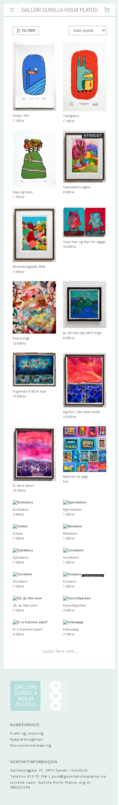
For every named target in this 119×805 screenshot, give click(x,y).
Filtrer (28, 30)
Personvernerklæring (31, 728)
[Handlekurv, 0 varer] (102, 10)
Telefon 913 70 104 (28, 759)
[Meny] (12, 10)
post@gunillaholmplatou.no (37, 764)
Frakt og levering (27, 716)
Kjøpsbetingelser (26, 722)
